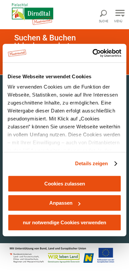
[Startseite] (38, 14)
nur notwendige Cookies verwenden (64, 222)
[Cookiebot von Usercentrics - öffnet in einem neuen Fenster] (92, 53)
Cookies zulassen (64, 183)
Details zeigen (91, 163)
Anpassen (60, 203)
